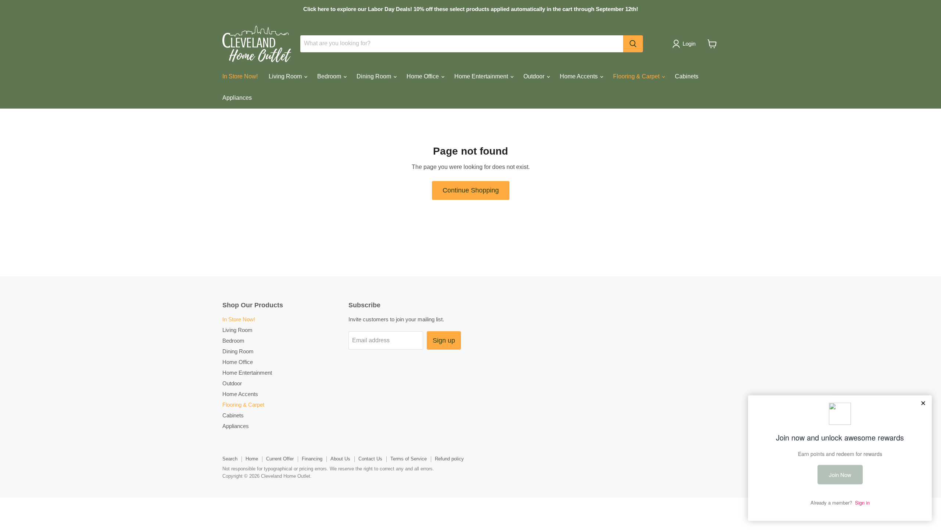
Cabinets (686, 76)
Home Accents (579, 76)
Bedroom (330, 76)
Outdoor (534, 76)
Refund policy (449, 459)
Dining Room (375, 76)
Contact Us (370, 459)
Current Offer (280, 459)
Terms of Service (408, 459)
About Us (340, 459)
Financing (312, 459)
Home (252, 459)
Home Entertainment (481, 76)
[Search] (633, 43)
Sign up (444, 340)
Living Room (286, 76)
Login (689, 43)
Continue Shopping (471, 190)
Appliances (237, 98)
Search (229, 459)
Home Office (423, 76)
